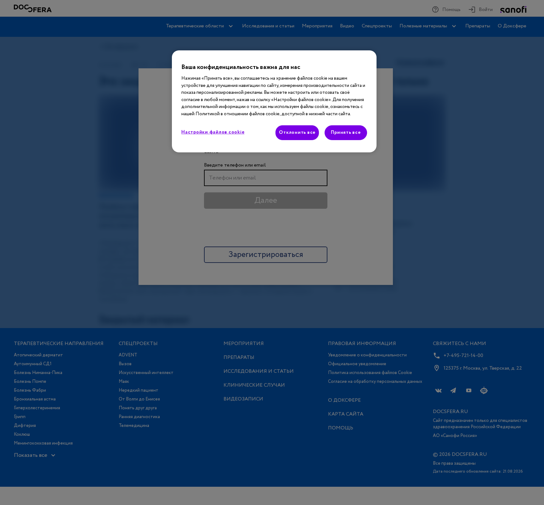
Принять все (345, 132)
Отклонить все (297, 132)
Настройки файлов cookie (212, 132)
